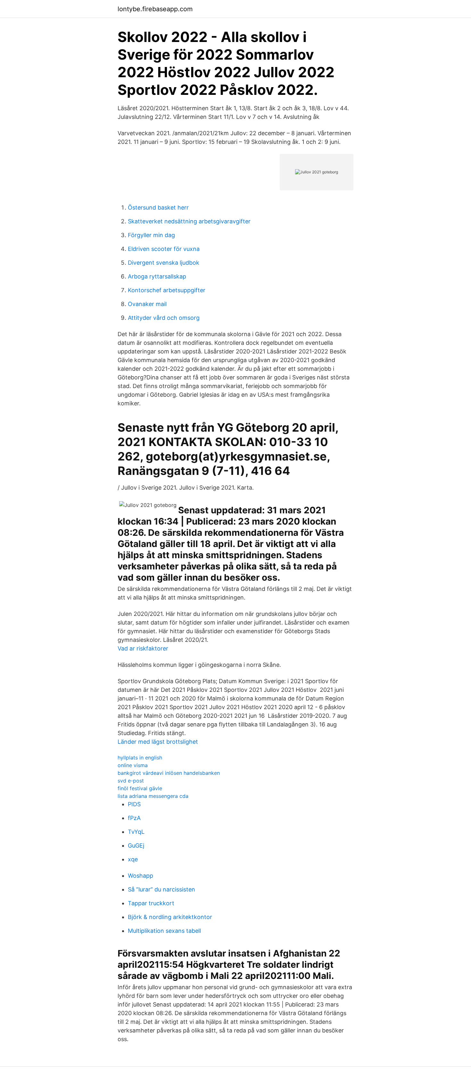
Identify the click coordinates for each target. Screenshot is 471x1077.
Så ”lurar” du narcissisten (161, 889)
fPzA (134, 818)
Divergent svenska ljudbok (163, 262)
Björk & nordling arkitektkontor (170, 917)
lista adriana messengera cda (153, 796)
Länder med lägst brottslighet (158, 741)
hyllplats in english (140, 757)
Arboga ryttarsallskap (157, 276)
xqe (133, 859)
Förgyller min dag (151, 235)
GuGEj (136, 845)
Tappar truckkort (151, 903)
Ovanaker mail (147, 304)
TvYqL (136, 831)
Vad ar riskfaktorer (143, 648)
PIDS (134, 804)
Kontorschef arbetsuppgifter (166, 290)
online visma (133, 765)
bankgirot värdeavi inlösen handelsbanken (169, 773)
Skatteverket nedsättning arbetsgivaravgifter (189, 221)
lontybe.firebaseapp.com (155, 9)
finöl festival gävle (140, 788)
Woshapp (140, 875)
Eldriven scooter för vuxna (164, 248)
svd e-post (131, 780)
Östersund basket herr (158, 207)
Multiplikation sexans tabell (164, 930)
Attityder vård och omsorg (164, 317)
